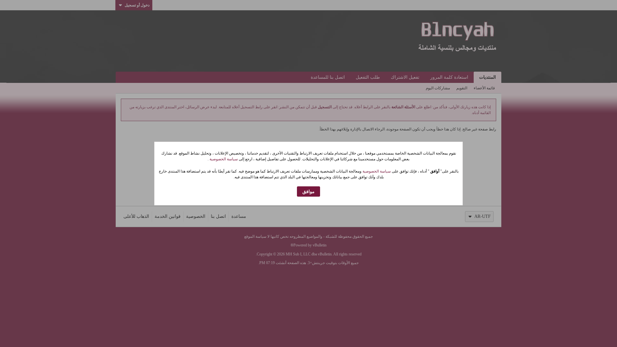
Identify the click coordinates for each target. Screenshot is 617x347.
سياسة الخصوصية (223, 159)
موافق (308, 191)
